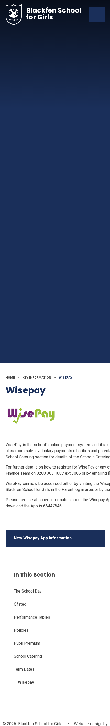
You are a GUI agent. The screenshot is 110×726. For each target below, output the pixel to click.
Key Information (37, 377)
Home (10, 377)
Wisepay (65, 377)
